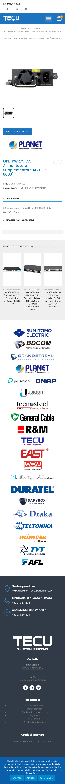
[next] (60, 162)
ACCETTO (17, 778)
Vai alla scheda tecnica (17, 131)
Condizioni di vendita (34, 705)
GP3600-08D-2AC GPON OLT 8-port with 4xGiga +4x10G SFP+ (12, 298)
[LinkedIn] (17, 9)
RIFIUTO (31, 778)
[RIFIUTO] (61, 770)
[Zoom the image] (32, 637)
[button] (32, 247)
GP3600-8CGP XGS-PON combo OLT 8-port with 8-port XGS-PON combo (53, 299)
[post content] (12, 269)
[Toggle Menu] (48, 18)
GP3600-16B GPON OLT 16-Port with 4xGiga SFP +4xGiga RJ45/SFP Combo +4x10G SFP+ (32, 301)
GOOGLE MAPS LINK (32, 667)
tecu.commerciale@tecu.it (32, 679)
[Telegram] (26, 9)
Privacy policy (46, 778)
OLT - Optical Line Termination (30, 187)
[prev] (55, 162)
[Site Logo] (11, 18)
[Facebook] (7, 9)
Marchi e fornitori (34, 709)
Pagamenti (35, 715)
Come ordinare (34, 719)
